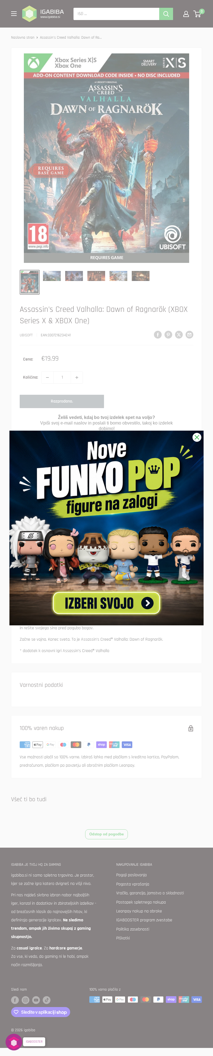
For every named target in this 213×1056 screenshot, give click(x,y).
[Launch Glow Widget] (14, 1042)
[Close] (197, 437)
